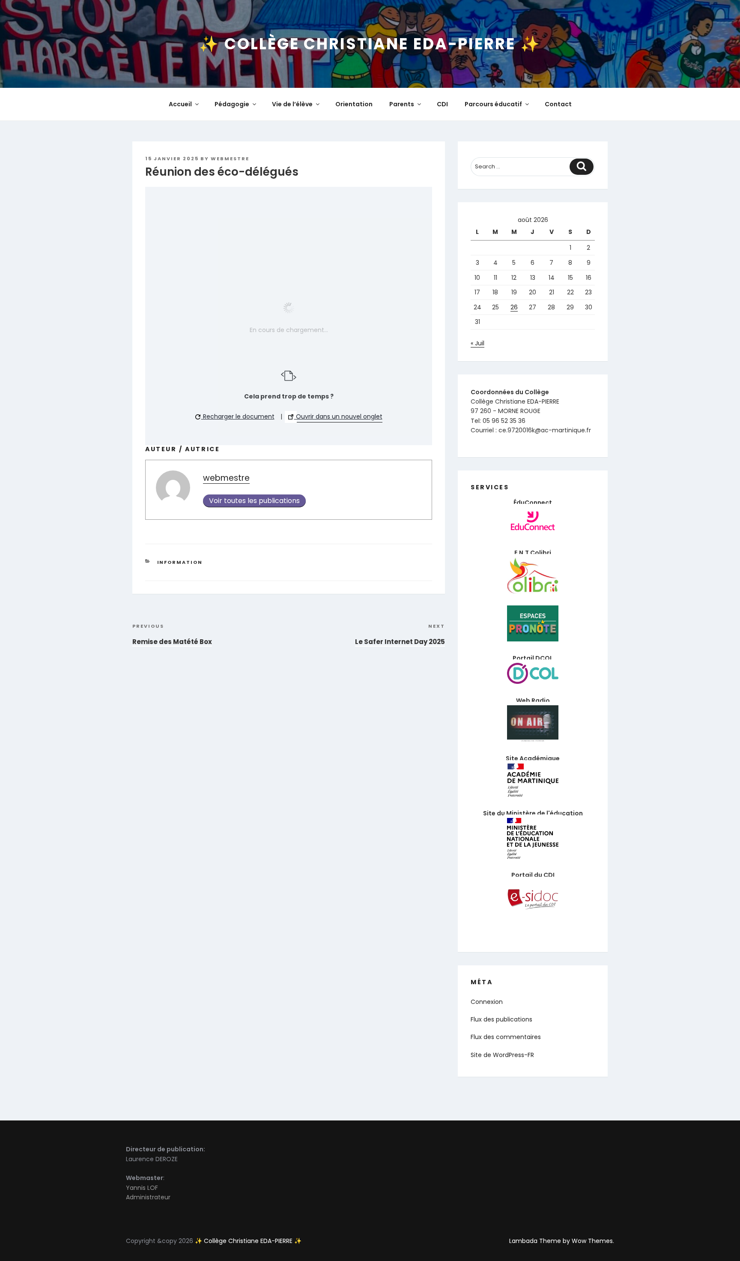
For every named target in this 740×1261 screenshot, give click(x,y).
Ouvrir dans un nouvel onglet (338, 416)
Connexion (487, 1001)
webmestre (230, 158)
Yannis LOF (142, 1187)
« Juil (477, 343)
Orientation (354, 104)
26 (514, 307)
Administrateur (148, 1197)
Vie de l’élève (292, 104)
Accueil (180, 104)
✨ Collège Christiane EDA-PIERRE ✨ (369, 44)
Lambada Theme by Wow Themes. (561, 1241)
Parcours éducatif (493, 104)
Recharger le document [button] (238, 416)
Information (180, 562)
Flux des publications (501, 1019)
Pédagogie (232, 104)
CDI (442, 104)
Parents (401, 104)
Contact (558, 104)
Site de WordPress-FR (502, 1055)
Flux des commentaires (506, 1037)
